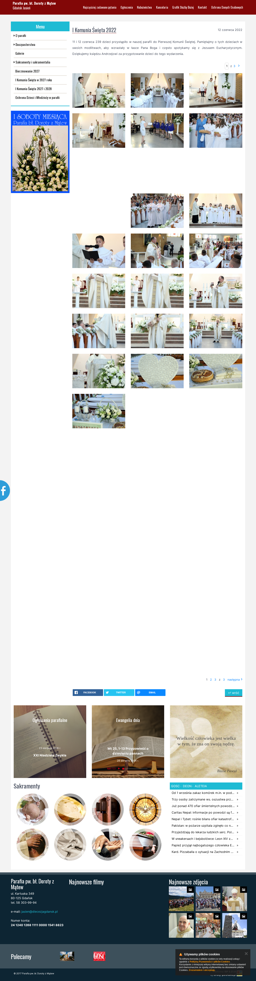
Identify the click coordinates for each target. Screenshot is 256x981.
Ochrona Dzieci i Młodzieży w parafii (37, 97)
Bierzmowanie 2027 (27, 71)
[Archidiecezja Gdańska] (67, 956)
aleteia (200, 786)
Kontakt (202, 7)
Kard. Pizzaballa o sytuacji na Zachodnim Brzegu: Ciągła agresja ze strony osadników (203, 852)
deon (187, 786)
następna (234, 679)
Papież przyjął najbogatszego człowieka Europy (203, 845)
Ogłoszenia (127, 7)
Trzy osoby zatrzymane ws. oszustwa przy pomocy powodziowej (203, 799)
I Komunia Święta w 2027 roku (33, 80)
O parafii (20, 35)
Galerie (19, 53)
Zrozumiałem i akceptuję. (202, 970)
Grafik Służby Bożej (183, 7)
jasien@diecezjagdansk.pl (39, 911)
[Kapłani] (131, 956)
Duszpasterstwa (25, 44)
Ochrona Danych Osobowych (227, 7)
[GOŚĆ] (99, 956)
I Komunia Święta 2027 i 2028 (33, 88)
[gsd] (164, 956)
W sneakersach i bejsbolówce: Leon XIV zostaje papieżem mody (203, 839)
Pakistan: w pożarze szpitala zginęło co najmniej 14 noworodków (203, 825)
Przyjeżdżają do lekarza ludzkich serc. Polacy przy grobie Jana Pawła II (203, 832)
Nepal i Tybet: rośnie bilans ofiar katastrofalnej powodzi (203, 819)
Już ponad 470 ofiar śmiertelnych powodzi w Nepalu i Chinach (203, 806)
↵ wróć (233, 693)
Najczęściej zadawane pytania (99, 7)
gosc (175, 786)
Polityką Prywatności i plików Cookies (210, 961)
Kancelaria (162, 7)
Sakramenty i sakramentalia (32, 62)
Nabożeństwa (144, 7)
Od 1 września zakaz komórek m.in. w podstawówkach (203, 793)
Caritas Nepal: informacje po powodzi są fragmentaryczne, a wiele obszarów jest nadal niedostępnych (203, 812)
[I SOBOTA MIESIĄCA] (40, 152)
